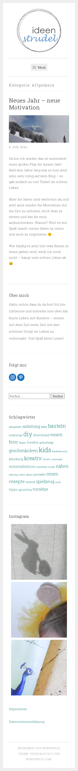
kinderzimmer (59, 451)
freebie (33, 442)
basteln (57, 425)
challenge (16, 435)
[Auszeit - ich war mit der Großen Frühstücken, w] (39, 667)
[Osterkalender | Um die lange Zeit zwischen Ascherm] (39, 552)
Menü (41, 67)
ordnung (13, 474)
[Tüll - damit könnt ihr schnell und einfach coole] (39, 610)
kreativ (33, 458)
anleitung (31, 426)
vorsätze (40, 489)
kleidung (16, 459)
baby (44, 427)
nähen (62, 466)
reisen (52, 474)
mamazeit (56, 459)
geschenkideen (23, 450)
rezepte (17, 481)
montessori (41, 466)
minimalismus (22, 466)
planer (29, 474)
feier (13, 442)
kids (45, 450)
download (41, 435)
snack (30, 482)
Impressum (18, 709)
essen (56, 434)
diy (27, 434)
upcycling (25, 489)
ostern (22, 474)
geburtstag (46, 442)
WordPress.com (38, 759)
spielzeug (45, 481)
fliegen (22, 442)
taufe (58, 482)
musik (51, 466)
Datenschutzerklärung (26, 721)
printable (40, 474)
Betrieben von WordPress (39, 748)
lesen (46, 459)
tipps (13, 489)
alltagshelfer (15, 426)
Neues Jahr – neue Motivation (34, 103)
